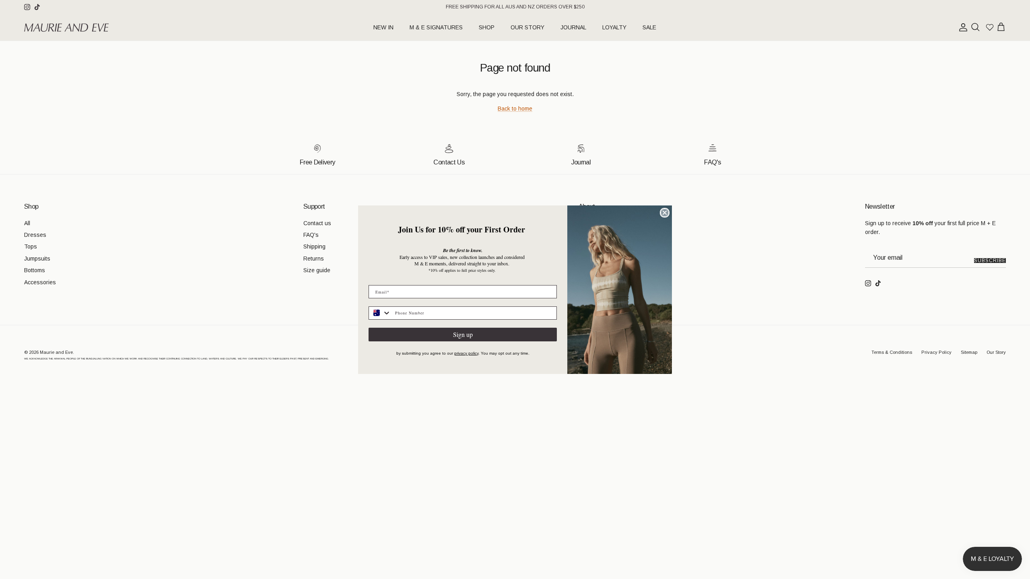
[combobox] (380, 313)
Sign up (463, 334)
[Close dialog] (665, 213)
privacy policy (466, 353)
